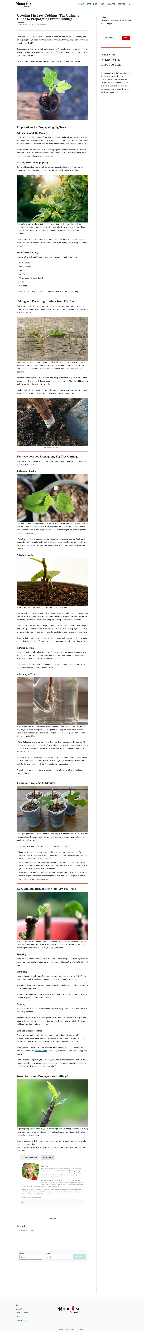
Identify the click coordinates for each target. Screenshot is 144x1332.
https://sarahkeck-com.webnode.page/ (31, 1197)
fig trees (27, 1148)
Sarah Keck (21, 22)
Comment (21, 1226)
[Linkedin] (22, 1202)
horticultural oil (41, 1051)
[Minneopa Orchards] (36, 4)
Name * (22, 1253)
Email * (49, 1253)
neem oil (46, 1063)
